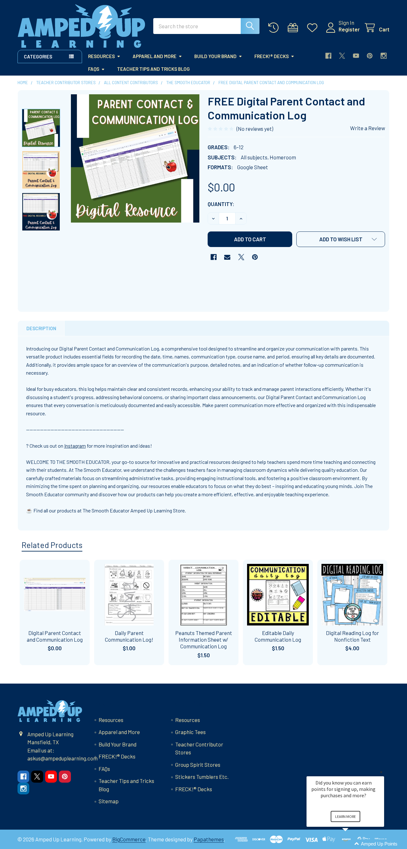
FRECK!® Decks (271, 56)
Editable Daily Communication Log (278, 636)
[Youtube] (356, 56)
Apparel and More (154, 56)
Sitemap (109, 801)
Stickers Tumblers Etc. (202, 776)
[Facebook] (328, 56)
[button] (340, 239)
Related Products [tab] (52, 545)
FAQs (93, 69)
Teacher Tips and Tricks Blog (153, 69)
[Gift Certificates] (294, 28)
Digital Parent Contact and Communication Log (55, 636)
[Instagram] (384, 56)
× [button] (381, 772)
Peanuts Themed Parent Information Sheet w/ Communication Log (203, 640)
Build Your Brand (215, 56)
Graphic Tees (190, 732)
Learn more (345, 816)
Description (41, 328)
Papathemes (209, 839)
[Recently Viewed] (275, 28)
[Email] (227, 257)
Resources (101, 56)
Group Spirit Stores (197, 764)
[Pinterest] (370, 56)
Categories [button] (38, 56)
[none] (135, 158)
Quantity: (221, 204)
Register (349, 29)
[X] (342, 56)
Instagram (75, 446)
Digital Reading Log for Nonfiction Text (352, 636)
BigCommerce (129, 839)
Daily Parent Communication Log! (129, 636)
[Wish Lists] (313, 28)
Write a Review (367, 128)
